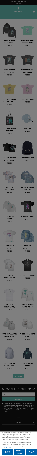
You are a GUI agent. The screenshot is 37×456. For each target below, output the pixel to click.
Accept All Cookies (31, 452)
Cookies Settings (7, 452)
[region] (18, 443)
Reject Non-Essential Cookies (19, 452)
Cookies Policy (8, 447)
